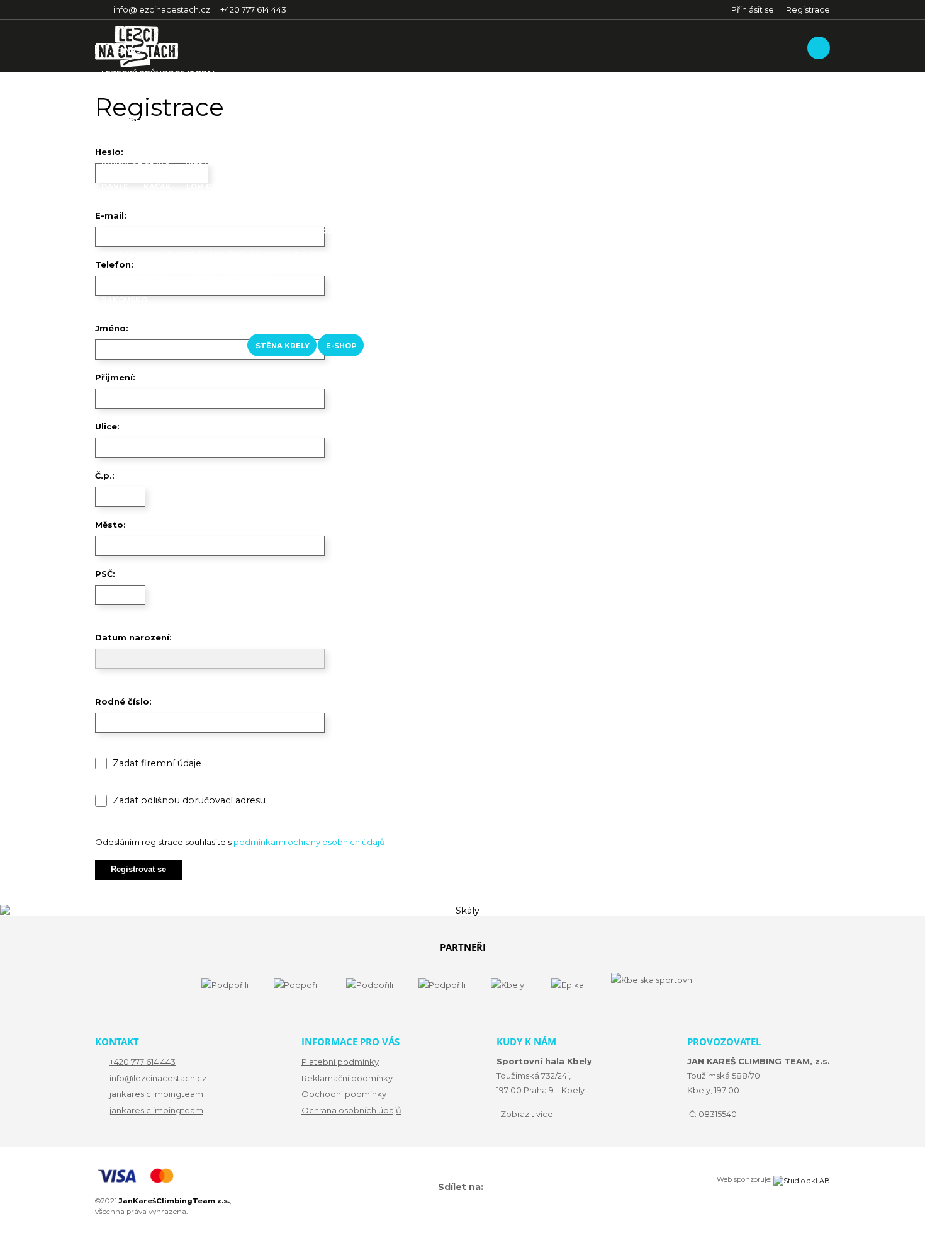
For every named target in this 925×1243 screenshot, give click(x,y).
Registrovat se (138, 869)
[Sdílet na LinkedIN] (500, 1187)
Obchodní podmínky (343, 1094)
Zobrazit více (526, 1114)
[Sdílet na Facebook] (488, 1187)
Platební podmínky (340, 1062)
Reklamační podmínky (347, 1078)
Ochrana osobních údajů (351, 1110)
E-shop (341, 345)
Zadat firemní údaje (157, 763)
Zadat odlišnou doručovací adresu (189, 800)
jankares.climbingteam (156, 1094)
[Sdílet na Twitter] (494, 1187)
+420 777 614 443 (142, 1062)
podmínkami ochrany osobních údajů (309, 842)
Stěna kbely (282, 345)
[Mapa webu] (432, 1187)
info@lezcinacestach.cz (157, 1078)
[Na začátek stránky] (425, 1189)
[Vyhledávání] (818, 48)
